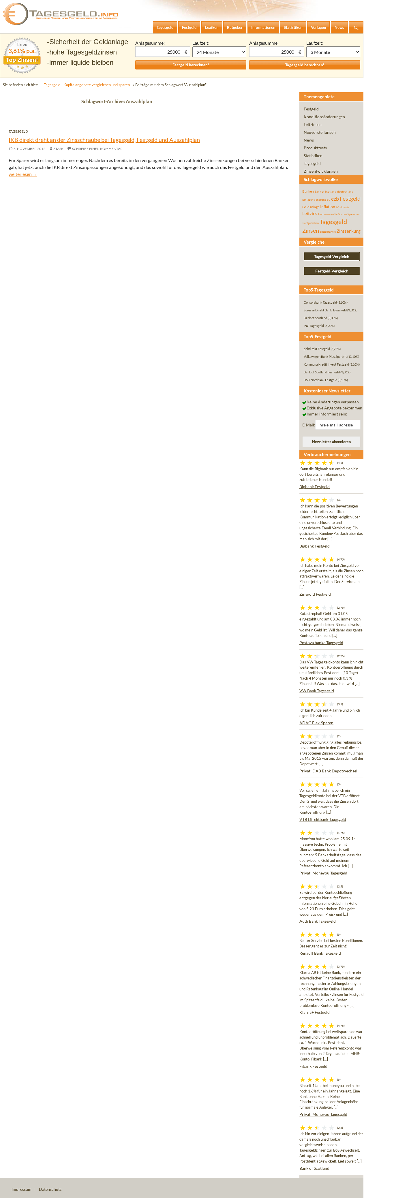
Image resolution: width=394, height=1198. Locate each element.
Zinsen (310, 230)
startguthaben (310, 223)
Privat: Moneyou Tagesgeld (323, 872)
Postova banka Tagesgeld (321, 642)
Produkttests (315, 147)
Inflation (327, 206)
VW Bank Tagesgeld (316, 690)
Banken (308, 191)
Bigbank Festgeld (314, 486)
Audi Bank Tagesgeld (317, 921)
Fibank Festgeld (313, 1066)
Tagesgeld (18, 131)
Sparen (342, 214)
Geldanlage (310, 207)
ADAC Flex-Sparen (316, 722)
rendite (334, 214)
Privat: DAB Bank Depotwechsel (328, 770)
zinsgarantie (328, 231)
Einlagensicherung (314, 199)
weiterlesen (23, 174)
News (309, 140)
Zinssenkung (349, 231)
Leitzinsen (313, 124)
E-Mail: (308, 424)
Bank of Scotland (325, 191)
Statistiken (313, 155)
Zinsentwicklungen (321, 171)
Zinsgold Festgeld (315, 594)
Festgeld (311, 108)
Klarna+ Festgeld (314, 1012)
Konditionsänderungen (324, 116)
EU (328, 199)
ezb (335, 198)
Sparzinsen (354, 214)
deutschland (345, 191)
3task (58, 148)
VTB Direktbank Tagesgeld (322, 819)
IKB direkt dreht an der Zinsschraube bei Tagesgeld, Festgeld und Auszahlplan (104, 139)
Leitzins (309, 213)
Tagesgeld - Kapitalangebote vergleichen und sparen (87, 84)
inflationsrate (342, 207)
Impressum (21, 1189)
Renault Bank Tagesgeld (320, 953)
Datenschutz (50, 1189)
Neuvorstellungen (320, 132)
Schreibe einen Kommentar (97, 148)
